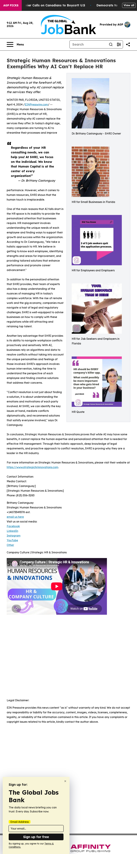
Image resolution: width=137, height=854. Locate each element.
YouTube (12, 540)
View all (129, 5)
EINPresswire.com (36, 104)
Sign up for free (36, 837)
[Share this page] (128, 44)
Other (10, 545)
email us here (15, 516)
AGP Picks (10, 5)
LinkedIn (12, 531)
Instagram (13, 535)
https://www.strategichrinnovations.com (32, 467)
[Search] (111, 44)
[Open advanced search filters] (119, 44)
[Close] (65, 781)
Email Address (19, 821)
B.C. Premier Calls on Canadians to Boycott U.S (49, 5)
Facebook (13, 526)
